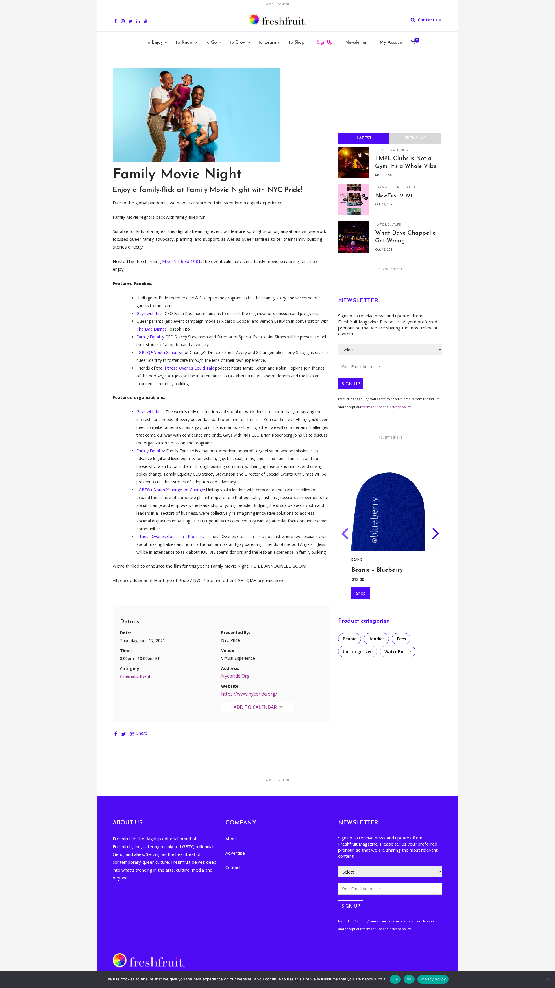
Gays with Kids (150, 313)
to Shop (296, 42)
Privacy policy (433, 979)
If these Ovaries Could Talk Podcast (169, 536)
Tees (401, 639)
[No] (548, 979)
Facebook (116, 18)
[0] (413, 42)
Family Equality (150, 337)
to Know (184, 42)
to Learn (267, 42)
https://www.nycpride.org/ (249, 694)
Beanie (349, 639)
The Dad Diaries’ (151, 329)
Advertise (235, 853)
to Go (211, 42)
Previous (344, 534)
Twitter (130, 18)
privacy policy (400, 407)
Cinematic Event (135, 676)
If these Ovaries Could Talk (189, 368)
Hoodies (359, 559)
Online (411, 187)
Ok (395, 979)
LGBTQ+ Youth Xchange (159, 352)
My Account (392, 42)
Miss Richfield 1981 (181, 261)
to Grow (238, 42)
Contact (233, 867)
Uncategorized (358, 651)
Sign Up (324, 42)
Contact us (429, 20)
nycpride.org (235, 676)
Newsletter (356, 42)
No (409, 979)
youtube (146, 18)
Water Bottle (397, 651)
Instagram (123, 18)
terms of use (372, 407)
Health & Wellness (392, 150)
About (231, 838)
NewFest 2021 (393, 196)
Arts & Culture (389, 187)
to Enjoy (154, 42)
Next (435, 534)
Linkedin (138, 18)
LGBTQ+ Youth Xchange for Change (170, 489)
